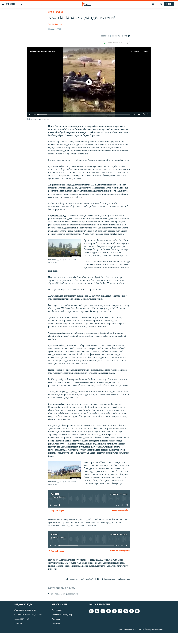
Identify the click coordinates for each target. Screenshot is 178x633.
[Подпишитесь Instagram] (120, 611)
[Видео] (153, 4)
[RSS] (125, 611)
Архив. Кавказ (55, 12)
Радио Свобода (59, 497)
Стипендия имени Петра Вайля (28, 615)
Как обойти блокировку (62, 615)
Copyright (56, 624)
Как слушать (57, 610)
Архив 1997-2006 (21, 619)
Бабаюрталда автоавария (42, 51)
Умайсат (55, 494)
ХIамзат (54, 534)
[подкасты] (160, 4)
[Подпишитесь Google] (91, 611)
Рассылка (56, 619)
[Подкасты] (131, 611)
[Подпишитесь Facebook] (97, 611)
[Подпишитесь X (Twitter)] (103, 611)
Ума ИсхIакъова (55, 24)
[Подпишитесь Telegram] (114, 611)
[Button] (103, 36)
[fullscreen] (148, 114)
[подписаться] (137, 611)
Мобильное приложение (25, 610)
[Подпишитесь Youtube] (108, 611)
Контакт (18, 624)
